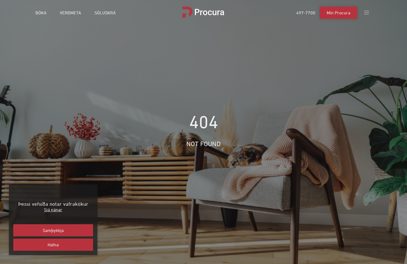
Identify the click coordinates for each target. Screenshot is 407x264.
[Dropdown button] (367, 13)
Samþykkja (53, 230)
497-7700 (305, 12)
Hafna (53, 244)
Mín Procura (338, 12)
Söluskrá (105, 12)
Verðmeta (70, 12)
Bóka (41, 12)
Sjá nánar (53, 209)
